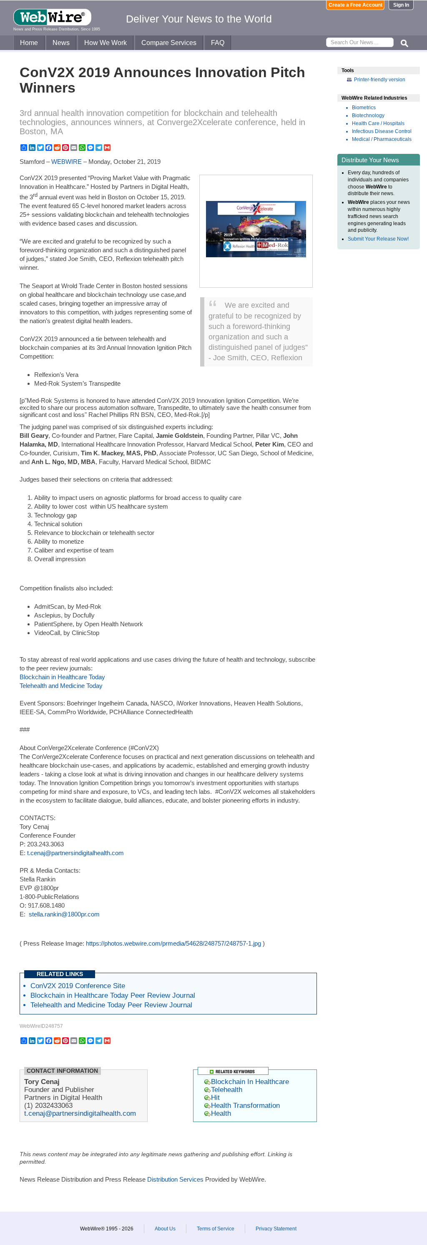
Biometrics (364, 107)
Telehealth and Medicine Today (61, 685)
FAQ (217, 42)
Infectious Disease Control (382, 131)
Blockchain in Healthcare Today (62, 676)
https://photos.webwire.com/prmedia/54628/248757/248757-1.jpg (173, 943)
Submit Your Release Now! (378, 239)
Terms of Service (215, 1229)
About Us (165, 1229)
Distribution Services (175, 1179)
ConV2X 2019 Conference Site (77, 985)
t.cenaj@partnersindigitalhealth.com (75, 852)
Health (221, 1113)
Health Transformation (245, 1105)
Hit (215, 1097)
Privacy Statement (276, 1229)
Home (29, 42)
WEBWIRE (66, 161)
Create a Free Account (355, 5)
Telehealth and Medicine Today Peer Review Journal (111, 1005)
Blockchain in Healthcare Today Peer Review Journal (112, 995)
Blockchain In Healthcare (250, 1081)
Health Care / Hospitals (378, 123)
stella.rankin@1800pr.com (64, 914)
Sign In (401, 5)
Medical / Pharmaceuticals (382, 139)
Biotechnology (368, 115)
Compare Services (168, 42)
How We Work (105, 42)
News (61, 42)
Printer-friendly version (379, 80)
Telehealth (226, 1089)
